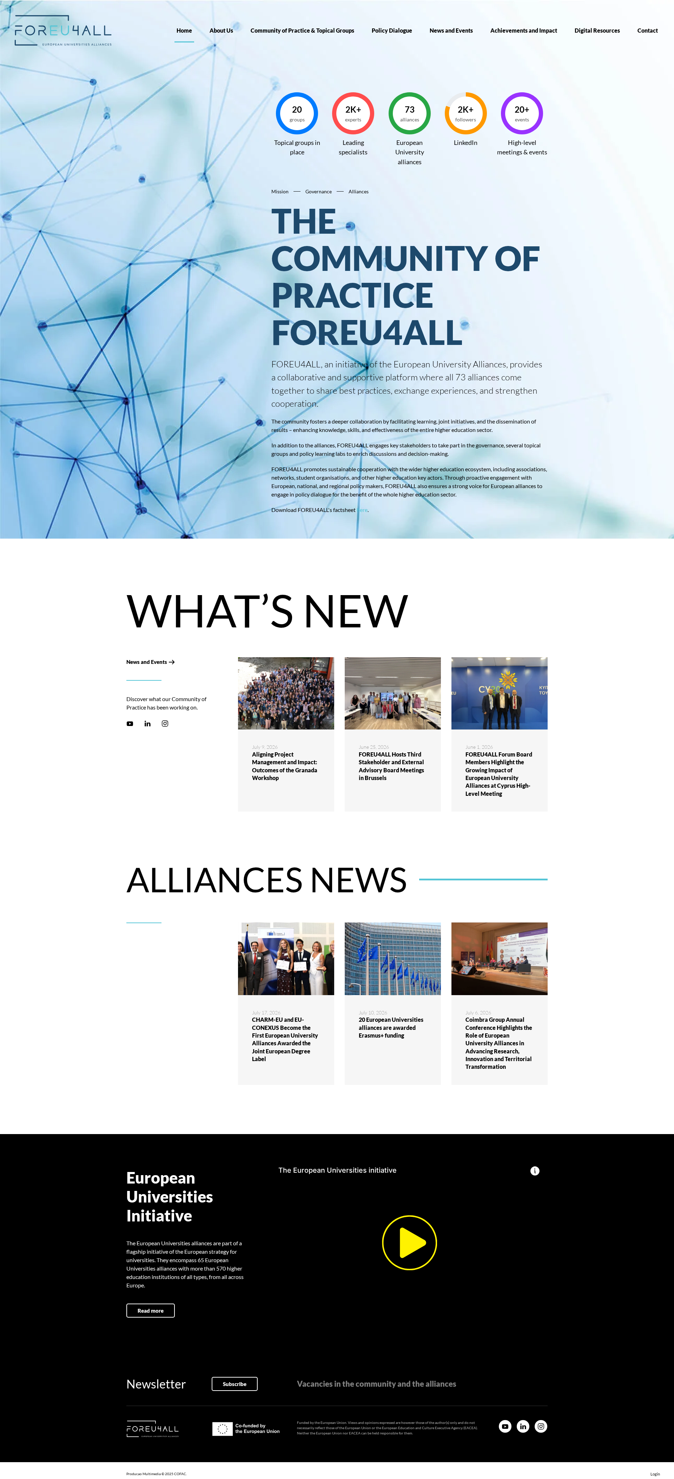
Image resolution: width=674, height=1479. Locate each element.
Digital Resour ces (597, 30)
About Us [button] (221, 30)
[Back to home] (63, 30)
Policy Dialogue (392, 30)
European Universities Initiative (169, 1196)
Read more (151, 1310)
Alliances (359, 191)
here (362, 509)
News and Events (451, 30)
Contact (647, 30)
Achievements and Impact (523, 30)
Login (655, 1474)
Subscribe (234, 1384)
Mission (280, 191)
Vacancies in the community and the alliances (376, 1383)
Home (184, 30)
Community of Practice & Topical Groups (302, 30)
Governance (318, 191)
